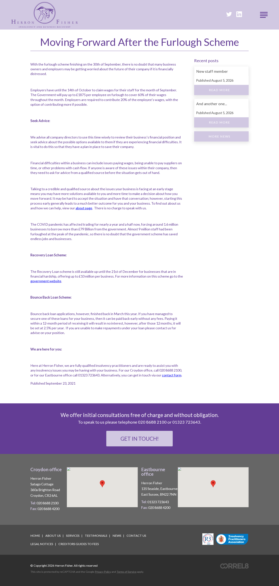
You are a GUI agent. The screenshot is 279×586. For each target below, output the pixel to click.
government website (45, 281)
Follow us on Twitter (229, 14)
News (117, 535)
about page (84, 208)
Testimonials (96, 535)
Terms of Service (126, 571)
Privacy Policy (103, 571)
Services (73, 535)
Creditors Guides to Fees (78, 544)
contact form (171, 375)
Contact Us (136, 535)
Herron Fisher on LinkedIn (239, 14)
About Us (53, 535)
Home (35, 535)
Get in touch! (140, 438)
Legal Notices (41, 544)
